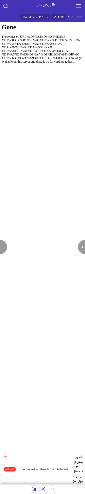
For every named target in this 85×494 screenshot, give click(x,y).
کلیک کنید (9, 469)
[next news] (81, 247)
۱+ (52, 488)
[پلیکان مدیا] (42, 6)
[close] (5, 455)
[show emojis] (34, 489)
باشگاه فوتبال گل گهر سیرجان (35, 16)
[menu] (79, 6)
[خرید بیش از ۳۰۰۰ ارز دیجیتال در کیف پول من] (76, 469)
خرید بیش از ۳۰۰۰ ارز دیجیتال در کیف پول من (45, 469)
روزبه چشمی (58, 16)
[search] (5, 6)
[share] (43, 489)
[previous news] (3, 247)
